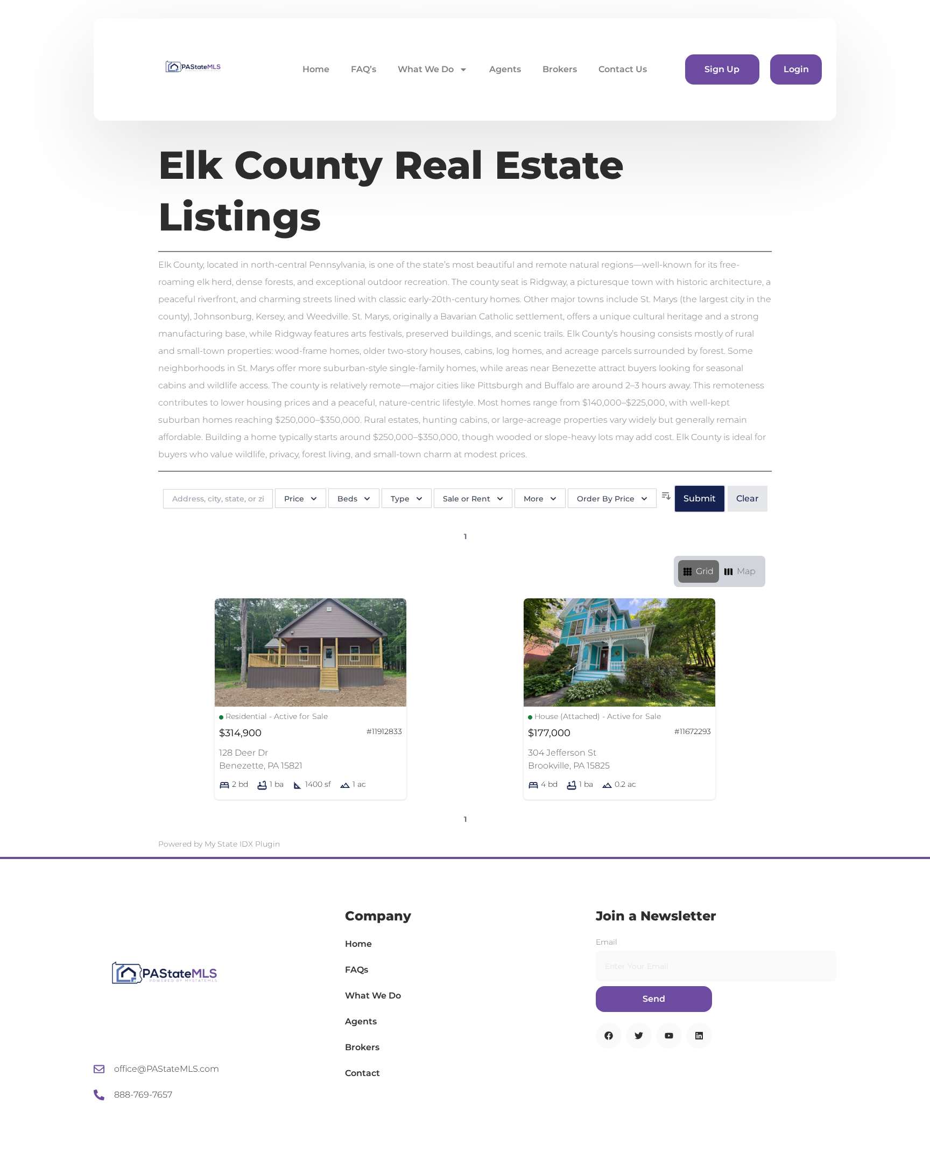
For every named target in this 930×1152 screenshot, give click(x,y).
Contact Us (622, 69)
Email (606, 942)
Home (315, 69)
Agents (505, 69)
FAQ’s (363, 69)
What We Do (426, 69)
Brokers (559, 69)
